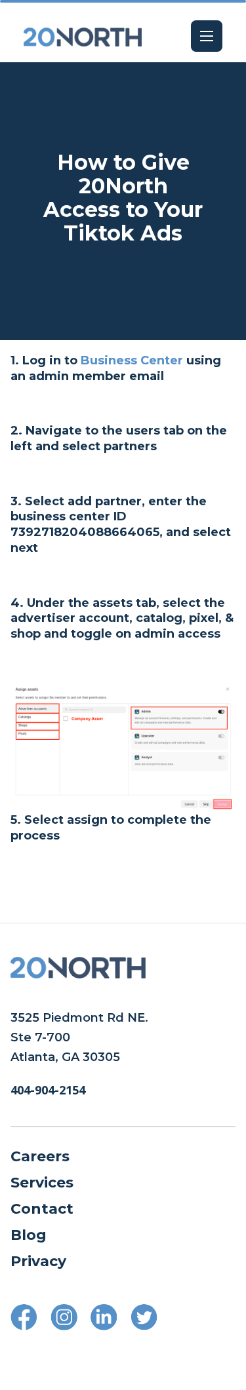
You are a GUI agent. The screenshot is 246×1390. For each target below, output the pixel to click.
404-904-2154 (47, 1090)
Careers (40, 1156)
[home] (83, 36)
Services (41, 1182)
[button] (206, 36)
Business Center (132, 360)
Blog (28, 1235)
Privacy (38, 1261)
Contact (41, 1209)
